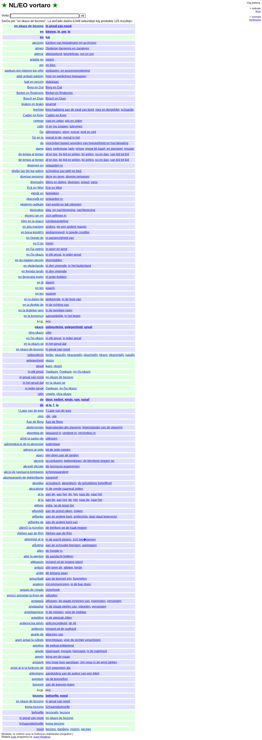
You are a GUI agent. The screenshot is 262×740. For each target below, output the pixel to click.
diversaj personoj (32, 176)
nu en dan (102, 154)
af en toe (51, 154)
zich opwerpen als (58, 667)
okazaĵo (60, 355)
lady (71, 148)
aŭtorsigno (36, 673)
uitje (48, 332)
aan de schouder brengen (63, 545)
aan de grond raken (59, 511)
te (69, 31)
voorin (50, 59)
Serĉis (6, 21)
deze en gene (55, 176)
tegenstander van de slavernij (102, 427)
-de (48, 416)
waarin (50, 288)
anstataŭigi (36, 606)
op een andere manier (72, 226)
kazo (49, 366)
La (49, 21)
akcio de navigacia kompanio (24, 472)
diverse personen (77, 176)
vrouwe (129, 148)
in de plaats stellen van (61, 606)
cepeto (50, 394)
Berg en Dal (35, 87)
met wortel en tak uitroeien (63, 204)
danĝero (63, 729)
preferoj (256, 2)
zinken (78, 511)
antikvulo (37, 628)
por (13, 21)
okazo (39, 327)
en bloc (51, 65)
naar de (84, 494)
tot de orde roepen (58, 449)
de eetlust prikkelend (60, 645)
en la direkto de (33, 304)
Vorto (5, 15)
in (58, 31)
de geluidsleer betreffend (95, 483)
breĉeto (38, 109)
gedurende (53, 299)
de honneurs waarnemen (63, 466)
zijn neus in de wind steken (98, 662)
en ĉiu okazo (35, 254)
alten (40, 550)
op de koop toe (64, 505)
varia (94, 182)
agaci (40, 455)
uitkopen (51, 438)
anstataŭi (37, 601)
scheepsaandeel (57, 472)
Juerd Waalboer (41, 736)
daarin (50, 282)
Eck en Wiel (35, 187)
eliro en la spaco (32, 221)
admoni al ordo (33, 449)
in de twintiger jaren (59, 310)
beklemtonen (73, 460)
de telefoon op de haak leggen (66, 527)
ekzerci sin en (34, 215)
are (41, 65)
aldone (39, 505)
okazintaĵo (91, 355)
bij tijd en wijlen (69, 154)
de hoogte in (54, 550)
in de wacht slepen (58, 539)
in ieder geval (72, 254)
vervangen (114, 601)
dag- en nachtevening (60, 210)
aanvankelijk (54, 316)
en (42, 31)
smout (85, 182)
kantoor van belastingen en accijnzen (71, 42)
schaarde (127, 109)
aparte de (37, 634)
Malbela (6, 736)
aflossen (51, 601)
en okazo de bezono (29, 26)
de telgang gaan (57, 573)
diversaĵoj (37, 182)
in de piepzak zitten (59, 617)
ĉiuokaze (65, 371)
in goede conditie (77, 232)
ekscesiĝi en (35, 198)
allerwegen (53, 132)
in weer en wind (56, 249)
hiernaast (79, 651)
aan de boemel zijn (59, 578)
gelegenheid (74, 327)
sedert (58, 399)
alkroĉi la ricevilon (31, 527)
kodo (13, 736)
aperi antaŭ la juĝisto (29, 640)
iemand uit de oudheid (61, 628)
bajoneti (38, 684)
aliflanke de (36, 522)
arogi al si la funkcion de (27, 667)
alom (65, 132)
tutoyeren (76, 126)
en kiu (39, 293)
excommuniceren (57, 584)
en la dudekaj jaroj (31, 310)
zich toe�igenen (84, 539)
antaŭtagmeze (34, 612)
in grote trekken (56, 277)
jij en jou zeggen (57, 126)
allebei (68, 567)
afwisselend (54, 54)
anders (50, 226)
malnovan (39, 734)
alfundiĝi (38, 511)
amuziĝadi (36, 578)
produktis (107, 21)
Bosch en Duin (33, 98)
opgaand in (53, 433)
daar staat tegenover (103, 516)
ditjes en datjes (56, 182)
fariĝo (49, 355)
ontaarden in (54, 165)
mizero (74, 729)
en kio (39, 288)
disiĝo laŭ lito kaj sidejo (28, 171)
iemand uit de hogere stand (64, 562)
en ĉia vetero (35, 249)
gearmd (51, 104)
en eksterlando (33, 265)
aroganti (38, 662)
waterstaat (53, 444)
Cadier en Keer (33, 115)
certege (38, 120)
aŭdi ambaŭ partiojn (30, 76)
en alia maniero (33, 226)
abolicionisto (35, 427)
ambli (40, 573)
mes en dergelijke (107, 109)
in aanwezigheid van (60, 237)
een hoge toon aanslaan (62, 662)
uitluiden (51, 595)
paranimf (52, 477)
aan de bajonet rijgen (60, 684)
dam (49, 148)
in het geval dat (56, 343)
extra (49, 505)
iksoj (258, 11)
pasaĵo (130, 355)
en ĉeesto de (35, 237)
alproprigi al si (34, 539)
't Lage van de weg (31, 410)
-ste (54, 416)
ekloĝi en (37, 193)
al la (48, 405)
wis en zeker (73, 120)
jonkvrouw (60, 148)
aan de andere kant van (62, 522)
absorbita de (35, 433)
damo (40, 148)
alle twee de (54, 567)
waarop (51, 293)
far (31, 736)
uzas (28, 734)
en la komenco (34, 316)
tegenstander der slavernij (63, 427)
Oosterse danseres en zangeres (67, 48)
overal (75, 132)
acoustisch (53, 483)
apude (39, 651)
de (42, 399)
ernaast (66, 651)
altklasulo (37, 562)
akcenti (39, 460)
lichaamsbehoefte (58, 706)
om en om (87, 54)
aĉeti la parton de (32, 438)
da (42, 143)
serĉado (57, 21)
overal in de (54, 137)
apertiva (38, 645)
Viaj (249, 2)
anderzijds (80, 516)
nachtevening (86, 210)
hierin (49, 243)
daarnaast (52, 651)
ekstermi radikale (32, 204)
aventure (38, 679)
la (57, 405)
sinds (69, 399)
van (77, 399)
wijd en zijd (88, 132)
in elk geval (53, 254)
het (75, 494)
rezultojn (126, 21)
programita (23, 736)
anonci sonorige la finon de (25, 595)
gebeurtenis (54, 327)
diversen (73, 182)
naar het (96, 494)
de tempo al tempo (31, 154)
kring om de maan (58, 656)
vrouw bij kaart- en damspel (104, 148)
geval (88, 327)
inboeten (84, 606)
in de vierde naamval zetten (64, 488)
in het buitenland (79, 265)
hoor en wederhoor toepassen (66, 76)
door (49, 399)
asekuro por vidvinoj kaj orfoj (24, 70)
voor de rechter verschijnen (82, 640)
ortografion (66, 734)
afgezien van (54, 634)
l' (53, 405)
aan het (62, 494)
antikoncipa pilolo (32, 623)
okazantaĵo (74, 355)
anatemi (38, 584)
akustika (38, 483)
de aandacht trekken (59, 556)
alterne (39, 54)
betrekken (52, 193)
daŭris (67, 21)
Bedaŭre (7, 734)
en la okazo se (34, 343)
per (64, 31)
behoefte (52, 695)
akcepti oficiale (33, 466)
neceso (86, 729)
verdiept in (70, 433)
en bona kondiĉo (32, 232)
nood (64, 695)
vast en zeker (54, 120)
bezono (38, 695)
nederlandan (52, 734)
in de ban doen (81, 584)
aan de (50, 494)
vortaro (40, 5)
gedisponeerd (55, 232)
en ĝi (40, 282)
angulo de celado (32, 589)
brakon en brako (32, 104)
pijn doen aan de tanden (62, 455)
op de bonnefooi (57, 679)
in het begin (72, 316)
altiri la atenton (34, 556)
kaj (98, 21)
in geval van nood (59, 26)
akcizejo (38, 42)
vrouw (80, 148)
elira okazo (36, 332)
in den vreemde (56, 265)
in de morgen (54, 612)
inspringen (98, 601)
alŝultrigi (38, 545)
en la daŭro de (34, 299)
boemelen (80, 578)
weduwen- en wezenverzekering (68, 70)
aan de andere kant (59, 516)
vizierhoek (53, 589)
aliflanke (38, 516)
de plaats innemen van (74, 601)
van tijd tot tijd (119, 154)
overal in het (71, 137)
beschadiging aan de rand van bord (70, 109)
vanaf (85, 399)
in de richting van (57, 304)
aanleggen (89, 545)
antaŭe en (37, 59)
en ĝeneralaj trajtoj (31, 277)
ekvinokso (37, 210)
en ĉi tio (38, 243)
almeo (39, 48)
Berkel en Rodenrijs (30, 93)
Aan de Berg (35, 421)
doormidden (54, 260)
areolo (39, 656)
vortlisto (20, 734)
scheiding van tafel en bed (63, 171)
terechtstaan (54, 640)
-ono (40, 416)
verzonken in (87, 433)
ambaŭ (39, 567)
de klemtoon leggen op (98, 460)
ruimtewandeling (57, 221)
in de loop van (71, 299)
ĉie (42, 132)
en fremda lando (32, 271)
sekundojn (88, 21)
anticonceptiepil (56, 623)
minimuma (255, 19)
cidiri (40, 126)
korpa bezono (34, 706)
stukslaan (52, 81)
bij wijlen (88, 154)
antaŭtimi (37, 617)
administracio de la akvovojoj (24, 444)
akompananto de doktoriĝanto (23, 477)
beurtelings (71, 54)
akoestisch (69, 483)
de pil (72, 623)
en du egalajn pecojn (29, 260)
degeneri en (35, 165)
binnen (51, 31)
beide (78, 567)
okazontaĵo (116, 355)
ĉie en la (38, 137)
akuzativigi (36, 488)
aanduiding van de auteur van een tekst (72, 673)
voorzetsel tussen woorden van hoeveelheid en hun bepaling (87, 143)
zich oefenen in (56, 215)
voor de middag (75, 612)
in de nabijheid (97, 651)
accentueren (54, 460)
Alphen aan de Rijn (30, 533)
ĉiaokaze (52, 371)
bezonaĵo (52, 712)
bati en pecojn (34, 81)
